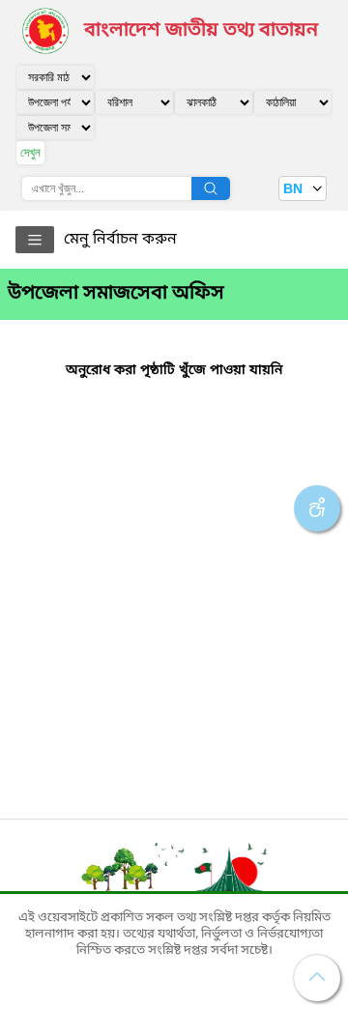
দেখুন (30, 152)
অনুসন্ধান (210, 188)
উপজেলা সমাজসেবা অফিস (116, 293)
